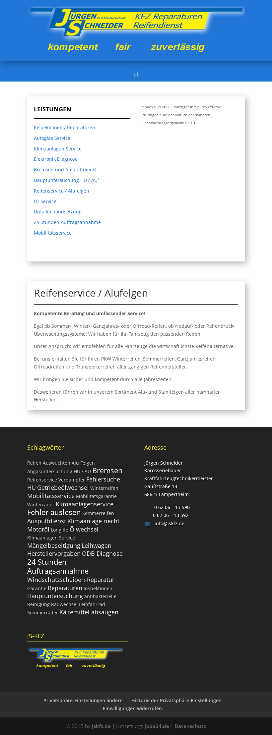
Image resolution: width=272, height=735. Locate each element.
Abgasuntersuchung (49, 471)
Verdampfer (71, 480)
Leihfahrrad (92, 604)
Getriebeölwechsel (63, 487)
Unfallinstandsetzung (58, 211)
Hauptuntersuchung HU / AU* (67, 180)
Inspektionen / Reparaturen (64, 127)
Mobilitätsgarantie (96, 496)
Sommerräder (42, 612)
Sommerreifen (98, 513)
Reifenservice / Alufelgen (61, 191)
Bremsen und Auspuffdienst (65, 169)
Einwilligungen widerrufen (132, 708)
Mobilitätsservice (53, 233)
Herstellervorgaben (54, 553)
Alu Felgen (83, 463)
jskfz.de (102, 726)
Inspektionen (98, 588)
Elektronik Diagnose (56, 159)
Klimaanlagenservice (84, 504)
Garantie (36, 588)
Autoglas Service (52, 138)
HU (31, 487)
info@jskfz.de (168, 523)
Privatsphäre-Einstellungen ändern (83, 700)
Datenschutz (190, 726)
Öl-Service (45, 201)
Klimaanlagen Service (58, 148)
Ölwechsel (84, 529)
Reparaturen (65, 588)
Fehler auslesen (54, 512)
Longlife (59, 530)
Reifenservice (42, 480)
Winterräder (40, 504)
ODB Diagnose (102, 553)
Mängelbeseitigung (53, 545)
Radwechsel (64, 604)
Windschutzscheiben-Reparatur (70, 580)
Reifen (34, 463)
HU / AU (82, 471)
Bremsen (107, 470)
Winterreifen (104, 488)
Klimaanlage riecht (93, 521)
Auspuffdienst (46, 521)
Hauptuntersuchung (55, 596)
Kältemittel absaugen (88, 612)
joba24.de (157, 726)
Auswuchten (56, 463)
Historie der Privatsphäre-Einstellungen (176, 700)
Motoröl (38, 529)
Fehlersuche (103, 479)
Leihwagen (96, 545)
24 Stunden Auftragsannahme (67, 222)
